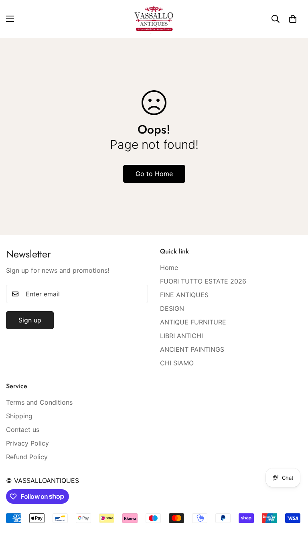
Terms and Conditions (39, 402)
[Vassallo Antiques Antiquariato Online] (154, 19)
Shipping (19, 416)
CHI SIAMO (177, 363)
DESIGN (172, 308)
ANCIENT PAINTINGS (192, 349)
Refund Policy (27, 457)
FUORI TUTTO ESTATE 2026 (203, 281)
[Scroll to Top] (292, 491)
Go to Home (154, 174)
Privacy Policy (27, 443)
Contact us (22, 430)
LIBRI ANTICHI (181, 336)
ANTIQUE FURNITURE (193, 322)
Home (169, 267)
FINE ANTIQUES (184, 295)
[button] (293, 19)
